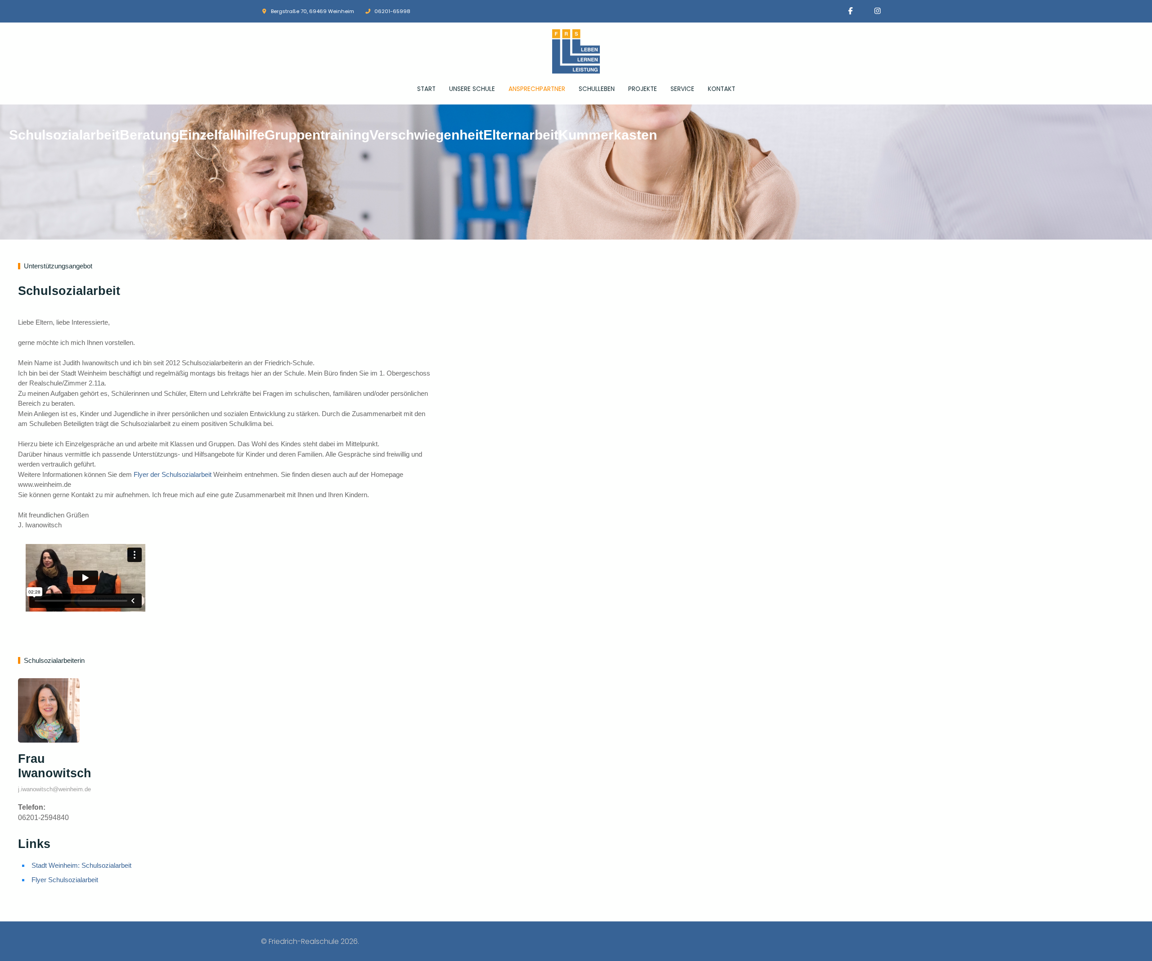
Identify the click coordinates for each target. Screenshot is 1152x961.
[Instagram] (877, 11)
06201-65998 (392, 11)
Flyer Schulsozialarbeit (65, 880)
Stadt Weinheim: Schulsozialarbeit (81, 865)
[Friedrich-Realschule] (576, 51)
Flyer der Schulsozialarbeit (173, 474)
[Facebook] (850, 11)
